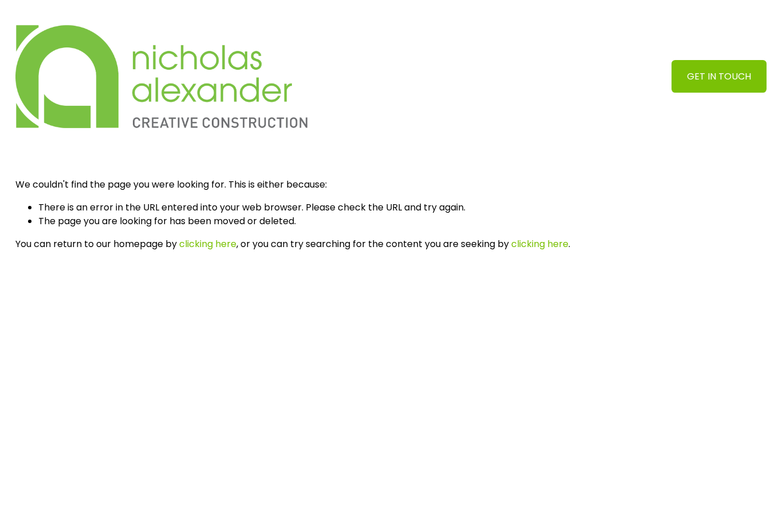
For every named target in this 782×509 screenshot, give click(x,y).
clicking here (207, 243)
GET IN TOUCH (719, 76)
